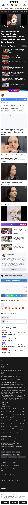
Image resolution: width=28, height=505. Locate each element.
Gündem (4, 348)
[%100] (16, 5)
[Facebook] (5, 475)
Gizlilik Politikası (4, 465)
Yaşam (4, 336)
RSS (14, 468)
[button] (23, 27)
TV (3, 342)
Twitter (3, 452)
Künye (14, 467)
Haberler (3, 11)
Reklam (2, 468)
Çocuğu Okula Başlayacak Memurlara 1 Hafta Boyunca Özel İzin (12, 351)
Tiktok (18, 454)
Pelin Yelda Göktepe (12, 95)
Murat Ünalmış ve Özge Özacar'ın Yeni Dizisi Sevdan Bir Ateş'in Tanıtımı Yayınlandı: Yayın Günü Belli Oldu (14, 345)
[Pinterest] (14, 475)
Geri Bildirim (3, 463)
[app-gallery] (20, 480)
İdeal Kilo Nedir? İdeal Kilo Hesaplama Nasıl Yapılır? (11, 432)
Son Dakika (4, 457)
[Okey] (12, 5)
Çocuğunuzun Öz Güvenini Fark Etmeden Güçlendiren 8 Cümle (12, 339)
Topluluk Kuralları (4, 467)
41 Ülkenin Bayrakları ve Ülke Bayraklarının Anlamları (12, 441)
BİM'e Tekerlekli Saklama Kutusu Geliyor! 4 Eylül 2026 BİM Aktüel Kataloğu (13, 333)
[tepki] (2, 308)
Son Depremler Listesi (5, 406)
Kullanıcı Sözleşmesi (17, 463)
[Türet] (24, 5)
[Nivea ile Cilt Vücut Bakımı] (3, 5)
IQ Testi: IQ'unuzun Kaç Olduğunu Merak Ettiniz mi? (12, 446)
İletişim (2, 470)
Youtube (18, 452)
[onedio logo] (13, 488)
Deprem (8, 452)
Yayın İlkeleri (16, 465)
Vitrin (4, 330)
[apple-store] (4, 480)
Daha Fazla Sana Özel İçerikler (13, 280)
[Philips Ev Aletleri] (8, 5)
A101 (14, 454)
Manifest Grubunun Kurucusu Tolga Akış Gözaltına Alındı (13, 390)
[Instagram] (2, 475)
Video (7, 11)
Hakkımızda (3, 462)
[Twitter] (8, 475)
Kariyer (14, 462)
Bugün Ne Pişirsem (12, 457)
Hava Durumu (4, 404)
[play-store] (12, 480)
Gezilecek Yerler (22, 457)
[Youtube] (11, 475)
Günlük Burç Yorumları (6, 454)
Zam (13, 452)
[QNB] (20, 5)
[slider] (14, 25)
